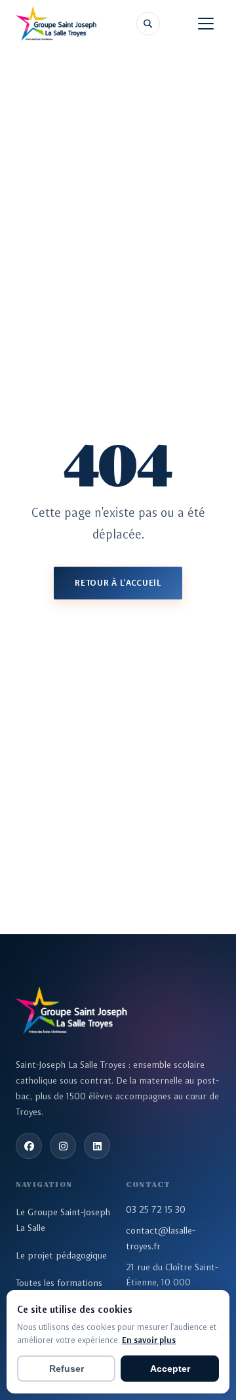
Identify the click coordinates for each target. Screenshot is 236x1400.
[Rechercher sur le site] (148, 23)
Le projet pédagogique (61, 1255)
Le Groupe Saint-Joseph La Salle (63, 1220)
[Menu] (205, 23)
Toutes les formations (59, 1282)
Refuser (66, 1368)
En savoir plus (149, 1340)
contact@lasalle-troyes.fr (160, 1238)
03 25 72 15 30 (156, 1209)
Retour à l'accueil (118, 583)
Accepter (170, 1368)
